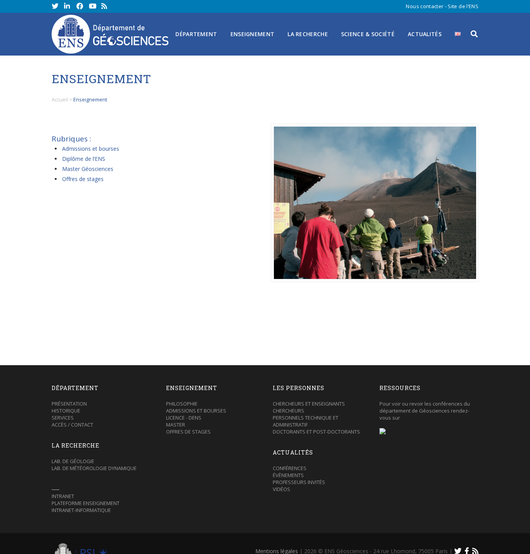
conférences (290, 468)
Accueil (60, 99)
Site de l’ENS (463, 6)
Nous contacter (424, 6)
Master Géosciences (87, 168)
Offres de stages (83, 179)
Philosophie (181, 403)
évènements (288, 475)
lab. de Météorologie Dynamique (94, 468)
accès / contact (72, 424)
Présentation (69, 403)
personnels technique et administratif (305, 421)
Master (175, 424)
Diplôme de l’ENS (83, 158)
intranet (63, 496)
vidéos (281, 489)
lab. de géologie (73, 461)
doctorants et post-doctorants (316, 431)
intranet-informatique (81, 510)
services (63, 417)
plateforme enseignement (86, 503)
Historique (66, 410)
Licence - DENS (183, 417)
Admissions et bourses (90, 148)
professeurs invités (299, 482)
